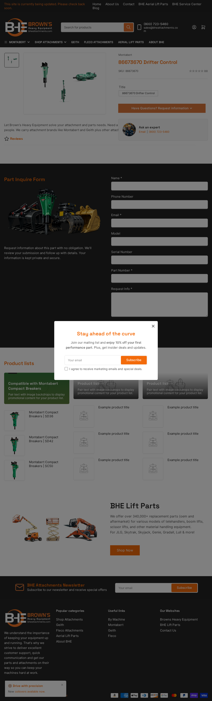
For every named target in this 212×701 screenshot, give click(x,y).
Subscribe (133, 360)
